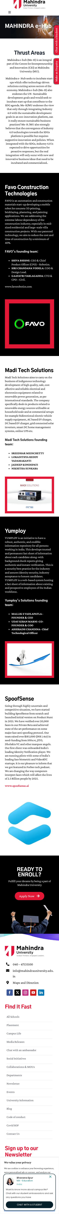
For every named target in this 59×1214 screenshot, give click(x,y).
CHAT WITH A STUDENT (29, 1204)
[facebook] (10, 992)
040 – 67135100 (23, 964)
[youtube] (33, 992)
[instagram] (25, 992)
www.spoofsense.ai (17, 785)
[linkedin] (41, 992)
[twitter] (17, 992)
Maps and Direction (26, 982)
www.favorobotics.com (18, 286)
